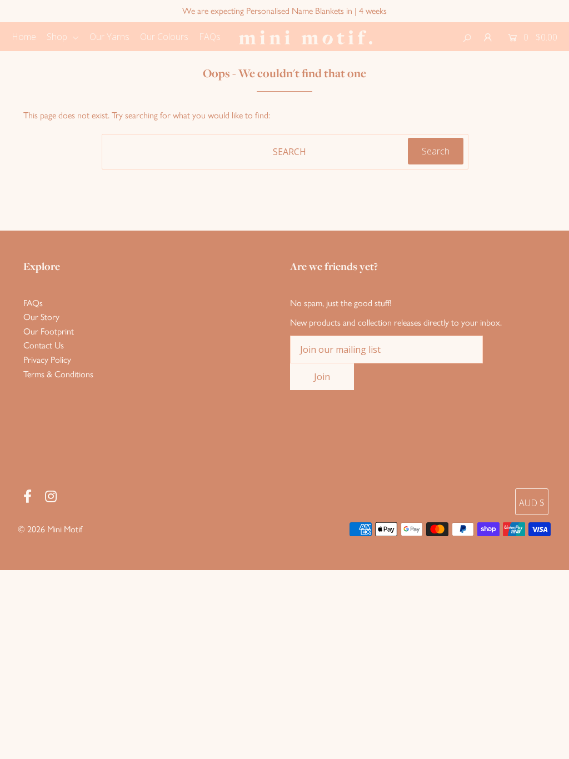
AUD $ (532, 503)
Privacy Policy (47, 359)
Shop (58, 37)
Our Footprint (48, 331)
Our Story (41, 317)
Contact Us (43, 345)
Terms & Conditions (58, 374)
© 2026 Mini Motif (50, 529)
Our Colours (164, 37)
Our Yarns (109, 37)
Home (24, 37)
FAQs (210, 37)
